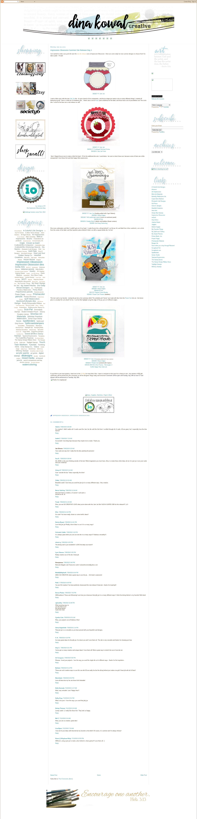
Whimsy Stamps (22, 351)
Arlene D (58, 470)
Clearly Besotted (27, 240)
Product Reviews (30, 297)
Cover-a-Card (33, 243)
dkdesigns (26, 355)
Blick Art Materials (157, 194)
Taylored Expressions (29, 336)
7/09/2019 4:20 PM (64, 637)
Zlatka (57, 480)
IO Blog (82, 373)
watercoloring (29, 364)
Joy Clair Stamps (35, 273)
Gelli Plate (32, 251)
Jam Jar (72, 98)
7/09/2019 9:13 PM (66, 668)
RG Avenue (40, 301)
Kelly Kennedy (59, 688)
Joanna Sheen (20, 273)
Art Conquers (59, 658)
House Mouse (29, 259)
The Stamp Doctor (157, 259)
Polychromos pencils (24, 292)
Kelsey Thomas (60, 708)
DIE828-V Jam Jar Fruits (98, 151)
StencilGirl (40, 329)
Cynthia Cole (59, 617)
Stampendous (30, 325)
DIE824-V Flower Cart (92, 363)
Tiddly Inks (22, 342)
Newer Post (53, 775)
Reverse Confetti (30, 305)
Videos (36, 347)
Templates (41, 336)
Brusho (29, 239)
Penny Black (37, 290)
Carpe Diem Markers (158, 199)
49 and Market (18, 230)
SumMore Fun (20, 334)
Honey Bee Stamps (157, 213)
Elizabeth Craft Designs (29, 249)
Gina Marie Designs (26, 253)
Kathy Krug (58, 698)
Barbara (57, 668)
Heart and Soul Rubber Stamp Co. (31, 254)
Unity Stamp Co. (26, 347)
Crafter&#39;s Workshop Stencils (27, 247)
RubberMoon (23, 307)
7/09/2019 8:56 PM (70, 658)
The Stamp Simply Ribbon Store (25, 340)
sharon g (58, 542)
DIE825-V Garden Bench (87, 221)
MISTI (24, 279)
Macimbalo (58, 678)
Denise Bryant (59, 522)
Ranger (18, 303)
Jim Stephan (40, 271)
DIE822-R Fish (98, 219)
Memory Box (35, 281)
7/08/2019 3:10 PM (72, 532)
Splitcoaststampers (34, 323)
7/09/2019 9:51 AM (69, 617)
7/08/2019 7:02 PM (70, 593)
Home (99, 775)
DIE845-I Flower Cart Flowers (95, 294)
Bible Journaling (30, 237)
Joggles (28, 273)
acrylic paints (22, 353)
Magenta (30, 279)
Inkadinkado (35, 267)
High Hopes (34, 257)
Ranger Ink (155, 243)
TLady (57, 502)
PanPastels (38, 288)
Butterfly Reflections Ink (159, 196)
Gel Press (155, 203)
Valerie (57, 427)
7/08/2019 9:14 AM (67, 470)
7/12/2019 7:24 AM (68, 728)
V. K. (56, 637)
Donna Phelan (59, 593)
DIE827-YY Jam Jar (99, 147)
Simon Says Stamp (35, 318)
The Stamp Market (39, 338)
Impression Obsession (29, 261)
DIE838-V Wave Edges (98, 215)
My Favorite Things (24, 283)
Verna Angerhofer (60, 627)
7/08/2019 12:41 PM (71, 522)
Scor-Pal (28, 309)
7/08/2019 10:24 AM (66, 480)
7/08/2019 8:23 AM (68, 448)
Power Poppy (20, 294)
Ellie (56, 512)
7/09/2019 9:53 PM (68, 678)
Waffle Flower (24, 349)
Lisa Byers (58, 728)
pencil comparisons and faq (33, 360)
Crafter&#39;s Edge (40, 245)
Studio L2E (18, 331)
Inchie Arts (20, 267)
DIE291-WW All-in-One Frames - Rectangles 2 (98, 365)
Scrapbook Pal (156, 248)
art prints (33, 353)
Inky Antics (39, 269)
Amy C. (57, 648)
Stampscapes (32, 329)
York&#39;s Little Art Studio (36, 351)
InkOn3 (154, 217)
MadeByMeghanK (60, 572)
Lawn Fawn (38, 277)
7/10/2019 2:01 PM (68, 698)
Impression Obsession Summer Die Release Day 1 (71, 50)
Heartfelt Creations (157, 208)
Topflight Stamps (32, 342)
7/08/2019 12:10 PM (65, 512)
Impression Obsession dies (29, 264)
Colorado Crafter (60, 532)
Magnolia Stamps (38, 279)
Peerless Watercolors (24, 290)
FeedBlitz (162, 132)
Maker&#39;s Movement (23, 281)
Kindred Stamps (19, 277)
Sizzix (18, 321)
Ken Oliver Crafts (36, 275)
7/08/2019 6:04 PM (72, 572)
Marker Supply (156, 227)
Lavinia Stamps (29, 277)
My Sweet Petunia (28, 286)
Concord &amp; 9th (37, 241)
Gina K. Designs (156, 206)
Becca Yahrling (60, 490)
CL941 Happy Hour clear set (98, 367)
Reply (57, 433)
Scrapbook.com (156, 250)
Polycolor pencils (39, 292)
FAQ (39, 249)
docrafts (36, 356)
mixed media (28, 358)
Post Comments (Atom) (66, 779)
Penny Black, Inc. (157, 236)
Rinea (37, 305)
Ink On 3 (28, 267)
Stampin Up (29, 327)
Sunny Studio (156, 255)
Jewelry (32, 271)
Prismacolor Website (158, 241)
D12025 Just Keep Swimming (98, 223)
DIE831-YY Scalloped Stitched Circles (98, 149)
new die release (81, 54)
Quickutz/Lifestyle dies (26, 301)
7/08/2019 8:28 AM (65, 458)
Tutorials (32, 345)
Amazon (154, 189)
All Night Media (26, 235)
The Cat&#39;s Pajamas (24, 338)
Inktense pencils (27, 269)
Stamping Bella (38, 327)
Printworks (29, 294)
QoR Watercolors (32, 299)
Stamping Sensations (22, 329)
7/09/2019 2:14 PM (72, 627)
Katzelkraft (26, 275)
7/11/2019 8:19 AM (71, 708)
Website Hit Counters (158, 99)
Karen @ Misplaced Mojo (63, 738)
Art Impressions (38, 235)
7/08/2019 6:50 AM (65, 427)
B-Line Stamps (20, 236)
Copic (22, 243)
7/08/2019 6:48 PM (65, 582)
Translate (166, 107)
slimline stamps (25, 362)
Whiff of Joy (40, 349)
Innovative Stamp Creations (21, 271)
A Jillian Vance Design (32, 233)
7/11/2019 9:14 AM (65, 718)
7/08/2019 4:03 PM (67, 542)
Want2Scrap (32, 349)
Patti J (57, 582)
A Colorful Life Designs (33, 230)
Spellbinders (29, 321)
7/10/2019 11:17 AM (71, 688)
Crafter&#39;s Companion (23, 245)
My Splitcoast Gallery (158, 231)
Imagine (38, 259)
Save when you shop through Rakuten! (163, 245)
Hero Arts (27, 257)
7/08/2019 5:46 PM (69, 562)
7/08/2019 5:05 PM (70, 552)
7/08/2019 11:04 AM (71, 490)
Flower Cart (128, 298)
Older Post (143, 775)
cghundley (58, 603)
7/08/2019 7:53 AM (66, 438)
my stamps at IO (40, 206)
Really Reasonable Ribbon (32, 303)
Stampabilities (21, 325)
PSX (32, 288)
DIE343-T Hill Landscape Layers (90, 217)
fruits (97, 100)
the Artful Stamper (35, 362)
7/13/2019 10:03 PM (78, 738)
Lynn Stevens (59, 552)
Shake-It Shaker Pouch (29, 312)
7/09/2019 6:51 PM (66, 648)
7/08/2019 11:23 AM (66, 502)
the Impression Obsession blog (36, 208)
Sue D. (57, 458)
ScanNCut (20, 309)
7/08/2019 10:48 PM (69, 603)
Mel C (57, 718)
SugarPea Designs (37, 331)
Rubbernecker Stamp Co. (36, 307)
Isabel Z (57, 438)
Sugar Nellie (26, 331)
